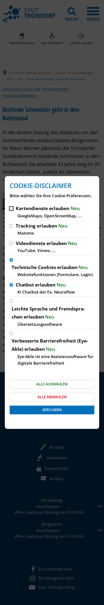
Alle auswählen (52, 384)
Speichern (52, 409)
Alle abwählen (52, 396)
